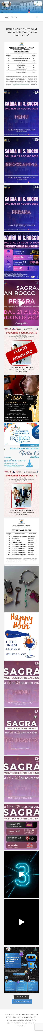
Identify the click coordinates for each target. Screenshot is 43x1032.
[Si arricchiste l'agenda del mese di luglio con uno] (21, 398)
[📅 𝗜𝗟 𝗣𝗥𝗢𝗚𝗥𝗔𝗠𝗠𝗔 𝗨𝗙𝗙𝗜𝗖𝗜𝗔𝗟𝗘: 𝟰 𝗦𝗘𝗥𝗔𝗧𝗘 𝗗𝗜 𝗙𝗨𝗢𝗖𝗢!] (21, 731)
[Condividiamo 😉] (21, 65)
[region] (21, 6)
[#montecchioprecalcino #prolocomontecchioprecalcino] (21, 303)
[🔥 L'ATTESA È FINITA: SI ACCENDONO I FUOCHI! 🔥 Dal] (21, 112)
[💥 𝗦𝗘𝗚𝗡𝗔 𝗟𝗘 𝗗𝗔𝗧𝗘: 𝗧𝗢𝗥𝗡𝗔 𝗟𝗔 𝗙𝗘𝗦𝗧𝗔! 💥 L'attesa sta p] (21, 779)
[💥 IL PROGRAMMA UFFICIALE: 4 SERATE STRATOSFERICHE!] (21, 160)
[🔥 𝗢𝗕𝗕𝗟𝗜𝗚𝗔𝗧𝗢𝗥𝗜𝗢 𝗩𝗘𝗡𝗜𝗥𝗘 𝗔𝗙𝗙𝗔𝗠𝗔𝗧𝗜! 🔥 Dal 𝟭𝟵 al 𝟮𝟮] (21, 684)
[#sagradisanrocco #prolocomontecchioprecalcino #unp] (21, 255)
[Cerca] (37, 17)
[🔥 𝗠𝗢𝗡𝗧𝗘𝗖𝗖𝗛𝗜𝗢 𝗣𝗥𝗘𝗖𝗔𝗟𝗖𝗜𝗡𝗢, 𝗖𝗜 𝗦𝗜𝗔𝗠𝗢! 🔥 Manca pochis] (21, 827)
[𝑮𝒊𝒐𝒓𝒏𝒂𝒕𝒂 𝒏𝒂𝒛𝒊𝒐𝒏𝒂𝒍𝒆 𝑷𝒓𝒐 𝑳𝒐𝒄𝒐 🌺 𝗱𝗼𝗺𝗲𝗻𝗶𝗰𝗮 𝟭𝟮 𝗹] (21, 446)
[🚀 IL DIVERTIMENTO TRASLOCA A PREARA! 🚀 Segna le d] (21, 208)
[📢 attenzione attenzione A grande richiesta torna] (21, 970)
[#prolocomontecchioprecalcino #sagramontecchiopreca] (21, 922)
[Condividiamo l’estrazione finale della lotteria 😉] (21, 541)
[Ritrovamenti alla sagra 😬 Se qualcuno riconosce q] (21, 589)
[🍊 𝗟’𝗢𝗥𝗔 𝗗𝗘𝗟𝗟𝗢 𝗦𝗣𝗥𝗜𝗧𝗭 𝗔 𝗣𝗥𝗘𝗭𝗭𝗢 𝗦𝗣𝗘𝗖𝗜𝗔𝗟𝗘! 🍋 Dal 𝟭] (21, 636)
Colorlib (25, 1023)
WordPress (21, 1026)
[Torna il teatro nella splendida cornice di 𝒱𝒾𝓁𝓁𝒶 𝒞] (21, 493)
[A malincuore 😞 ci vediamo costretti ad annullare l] (21, 350)
